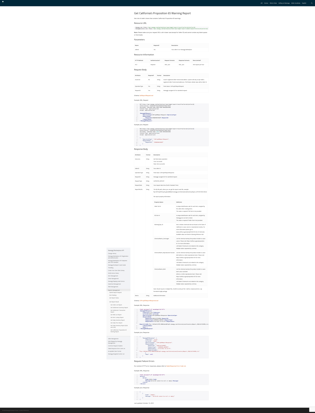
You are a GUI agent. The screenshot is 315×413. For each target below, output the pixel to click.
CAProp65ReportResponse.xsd (148, 300)
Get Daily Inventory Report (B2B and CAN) (119, 326)
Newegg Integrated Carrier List (116, 354)
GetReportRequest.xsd (146, 95)
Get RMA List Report (116, 314)
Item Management (113, 276)
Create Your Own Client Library (116, 270)
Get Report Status (114, 298)
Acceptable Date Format (114, 351)
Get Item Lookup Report (117, 317)
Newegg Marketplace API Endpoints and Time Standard (117, 261)
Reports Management (114, 290)
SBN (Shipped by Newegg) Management (115, 342)
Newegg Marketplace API (116, 250)
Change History (112, 253)
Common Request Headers (115, 346)
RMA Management (113, 286)
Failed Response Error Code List (176, 366)
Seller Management (113, 338)
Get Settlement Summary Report (119, 307)
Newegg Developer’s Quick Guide (117, 265)
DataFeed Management (114, 284)
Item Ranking (112, 295)
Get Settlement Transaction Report (118, 311)
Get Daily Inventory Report (118, 320)
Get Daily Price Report (116, 323)
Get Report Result (114, 302)
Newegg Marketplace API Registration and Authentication (118, 257)
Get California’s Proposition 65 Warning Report (119, 330)
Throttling (110, 267)
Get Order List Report (116, 305)
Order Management (113, 278)
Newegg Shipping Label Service (116, 281)
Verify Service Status (113, 273)
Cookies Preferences (24, 410)
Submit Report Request (115, 292)
